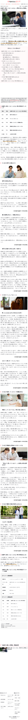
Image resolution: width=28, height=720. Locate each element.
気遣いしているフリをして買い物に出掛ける (13, 69)
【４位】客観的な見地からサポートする (10, 71)
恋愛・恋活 (17, 695)
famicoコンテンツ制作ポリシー (15, 100)
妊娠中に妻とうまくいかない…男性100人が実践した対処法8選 (18, 648)
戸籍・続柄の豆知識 (17, 713)
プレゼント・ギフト (17, 708)
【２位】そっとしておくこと (8, 61)
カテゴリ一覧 (10, 699)
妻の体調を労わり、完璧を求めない (11, 57)
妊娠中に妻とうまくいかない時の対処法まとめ (12, 81)
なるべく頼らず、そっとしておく (10, 65)
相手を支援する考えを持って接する (11, 59)
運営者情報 (3, 699)
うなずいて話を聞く (7, 79)
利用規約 (2, 702)
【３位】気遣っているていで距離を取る (10, 67)
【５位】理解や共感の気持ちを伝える (10, 77)
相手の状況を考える (7, 55)
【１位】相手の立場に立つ (7, 53)
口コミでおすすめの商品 (17, 704)
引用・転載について (3, 707)
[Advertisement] (7, 90)
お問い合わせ (10, 706)
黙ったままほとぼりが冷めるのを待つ (12, 63)
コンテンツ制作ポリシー (10, 696)
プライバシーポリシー (10, 703)
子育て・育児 (17, 697)
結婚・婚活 (17, 700)
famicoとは (3, 695)
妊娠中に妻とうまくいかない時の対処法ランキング (13, 51)
